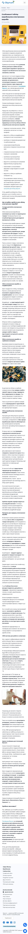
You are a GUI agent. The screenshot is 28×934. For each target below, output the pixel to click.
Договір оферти (7, 901)
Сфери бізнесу (7, 866)
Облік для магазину (8, 884)
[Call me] (25, 925)
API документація (7, 894)
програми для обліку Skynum (12, 188)
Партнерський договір (9, 907)
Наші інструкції (7, 898)
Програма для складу (8, 882)
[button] (8, 918)
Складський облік (7, 873)
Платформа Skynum (7, 821)
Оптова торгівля (7, 875)
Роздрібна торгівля (8, 877)
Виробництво (6, 869)
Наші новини (6, 896)
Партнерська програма (9, 905)
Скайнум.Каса (6, 871)
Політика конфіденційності (10, 903)
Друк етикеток (7, 879)
